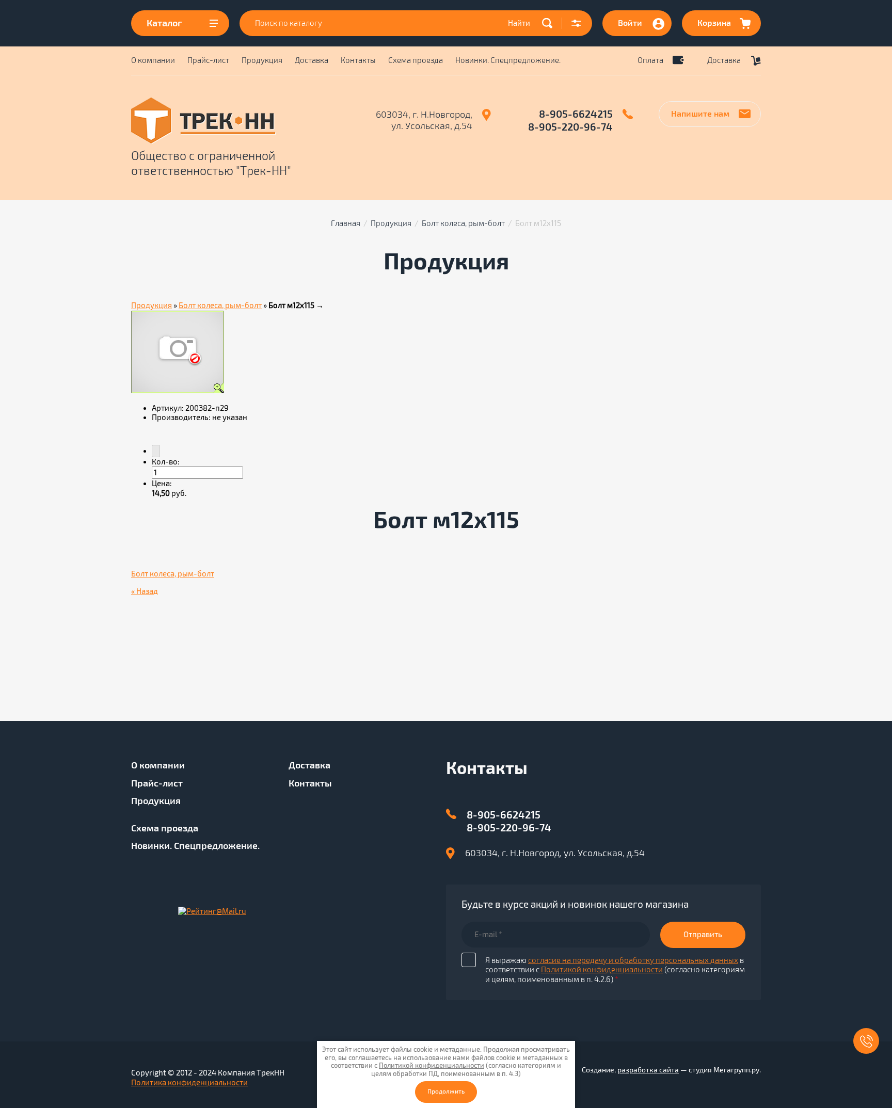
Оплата (650, 60)
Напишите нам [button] (700, 114)
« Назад (144, 591)
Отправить (702, 934)
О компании (153, 60)
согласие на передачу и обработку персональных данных (633, 960)
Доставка (311, 60)
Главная (345, 223)
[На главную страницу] (239, 121)
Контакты (358, 60)
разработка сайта (648, 1070)
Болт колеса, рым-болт (463, 223)
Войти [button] (630, 23)
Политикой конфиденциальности (602, 969)
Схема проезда (415, 60)
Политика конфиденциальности (189, 1082)
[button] (576, 23)
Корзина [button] (714, 23)
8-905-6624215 (576, 114)
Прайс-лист (208, 60)
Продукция (262, 60)
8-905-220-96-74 (570, 127)
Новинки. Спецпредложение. (508, 60)
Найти (519, 23)
